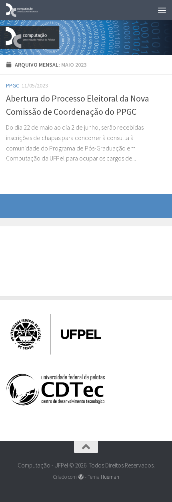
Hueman (110, 477)
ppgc (12, 85)
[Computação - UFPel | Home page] (27, 10)
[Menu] (162, 10)
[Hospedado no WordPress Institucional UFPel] (80, 477)
